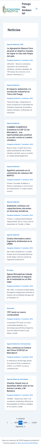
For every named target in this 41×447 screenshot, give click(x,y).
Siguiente (20, 427)
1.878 (16, 423)
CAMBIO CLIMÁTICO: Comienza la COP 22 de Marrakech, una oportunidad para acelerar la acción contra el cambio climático (19, 133)
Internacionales (25, 344)
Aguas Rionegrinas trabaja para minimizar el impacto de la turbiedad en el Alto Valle (19, 278)
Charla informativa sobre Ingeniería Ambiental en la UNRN (19, 241)
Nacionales (10, 308)
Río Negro (10, 270)
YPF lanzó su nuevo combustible (16, 313)
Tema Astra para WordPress (27, 443)
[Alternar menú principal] (36, 8)
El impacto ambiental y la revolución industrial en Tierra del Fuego (19, 91)
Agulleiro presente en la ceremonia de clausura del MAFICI (19, 173)
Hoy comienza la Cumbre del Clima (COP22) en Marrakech (19, 350)
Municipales (24, 379)
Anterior (20, 419)
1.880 (25, 423)
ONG (21, 44)
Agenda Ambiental (13, 44)
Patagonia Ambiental (26, 8)
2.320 (34, 423)
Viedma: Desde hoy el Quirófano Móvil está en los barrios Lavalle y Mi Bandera (20, 387)
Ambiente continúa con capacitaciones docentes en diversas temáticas (19, 208)
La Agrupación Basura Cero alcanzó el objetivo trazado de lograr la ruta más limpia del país (20, 52)
